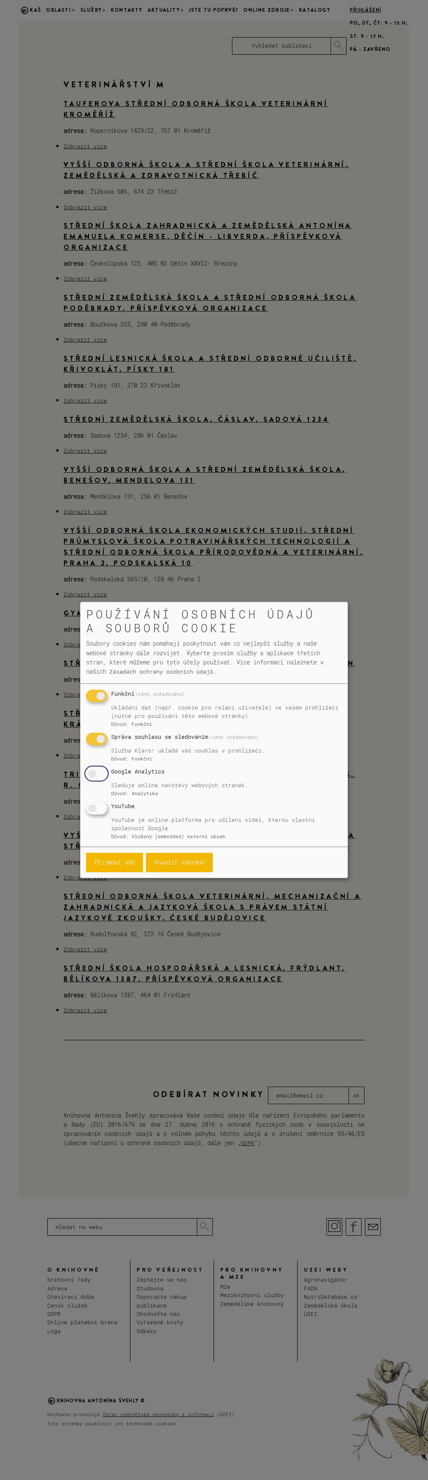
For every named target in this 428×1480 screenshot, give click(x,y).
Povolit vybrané (179, 862)
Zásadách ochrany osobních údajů (161, 671)
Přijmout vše (114, 862)
